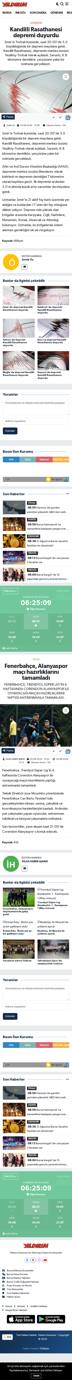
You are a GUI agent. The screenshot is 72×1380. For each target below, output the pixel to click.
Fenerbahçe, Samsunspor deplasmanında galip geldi (18, 912)
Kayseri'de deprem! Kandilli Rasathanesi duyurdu (50, 375)
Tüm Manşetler (15, 1289)
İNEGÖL (20, 12)
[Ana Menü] (66, 4)
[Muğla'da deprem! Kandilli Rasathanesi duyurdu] (19, 360)
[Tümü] (67, 494)
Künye (9, 1306)
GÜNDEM (56, 12)
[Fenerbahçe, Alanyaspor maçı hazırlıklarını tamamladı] (36, 725)
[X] (33, 1260)
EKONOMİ (33, 536)
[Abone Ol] (68, 117)
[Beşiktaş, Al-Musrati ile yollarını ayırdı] (53, 924)
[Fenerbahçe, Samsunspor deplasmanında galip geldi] (19, 897)
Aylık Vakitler (11, 648)
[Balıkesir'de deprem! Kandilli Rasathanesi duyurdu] (53, 295)
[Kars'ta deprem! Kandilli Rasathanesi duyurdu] (53, 328)
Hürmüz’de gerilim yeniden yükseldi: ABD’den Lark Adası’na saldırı (46, 510)
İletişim (21, 1306)
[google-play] (51, 1319)
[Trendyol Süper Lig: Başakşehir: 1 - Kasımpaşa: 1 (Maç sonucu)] (53, 894)
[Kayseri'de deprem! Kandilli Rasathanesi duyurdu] (53, 360)
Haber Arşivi (13, 1297)
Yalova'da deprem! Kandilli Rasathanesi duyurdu (15, 343)
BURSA (7, 12)
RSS (9, 1337)
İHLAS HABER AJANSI (15, 759)
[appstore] (21, 1319)
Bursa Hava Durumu (17, 1274)
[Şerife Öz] (11, 261)
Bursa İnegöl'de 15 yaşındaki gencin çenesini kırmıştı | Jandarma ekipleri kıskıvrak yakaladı (47, 577)
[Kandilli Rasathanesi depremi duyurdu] (36, 91)
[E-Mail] (24, 267)
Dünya (31, 503)
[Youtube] (45, 1260)
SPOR (36, 659)
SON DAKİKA (38, 12)
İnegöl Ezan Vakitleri (16, 1310)
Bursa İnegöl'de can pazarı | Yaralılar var (48, 560)
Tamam (36, 1376)
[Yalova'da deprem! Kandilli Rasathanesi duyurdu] (19, 328)
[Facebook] (27, 1260)
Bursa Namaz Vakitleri (18, 1278)
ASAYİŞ (32, 519)
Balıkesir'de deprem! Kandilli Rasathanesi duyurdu (50, 310)
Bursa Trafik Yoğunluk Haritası (23, 1282)
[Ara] (62, 4)
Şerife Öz (11, 125)
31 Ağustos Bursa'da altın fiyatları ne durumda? (47, 543)
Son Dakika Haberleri (18, 1293)
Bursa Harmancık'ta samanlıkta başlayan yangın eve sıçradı (46, 527)
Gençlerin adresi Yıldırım (17, 961)
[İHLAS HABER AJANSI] (11, 863)
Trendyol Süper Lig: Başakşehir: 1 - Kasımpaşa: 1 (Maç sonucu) (53, 905)
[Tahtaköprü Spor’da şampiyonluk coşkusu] (53, 949)
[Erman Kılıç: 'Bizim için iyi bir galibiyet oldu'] (19, 924)
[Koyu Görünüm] (57, 4)
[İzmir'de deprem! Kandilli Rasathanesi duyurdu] (19, 295)
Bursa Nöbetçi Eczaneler (20, 1270)
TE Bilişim (44, 1348)
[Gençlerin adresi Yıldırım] (19, 949)
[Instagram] (39, 1260)
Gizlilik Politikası (38, 1306)
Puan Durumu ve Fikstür (19, 1285)
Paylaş (10, 117)
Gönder (10, 431)
